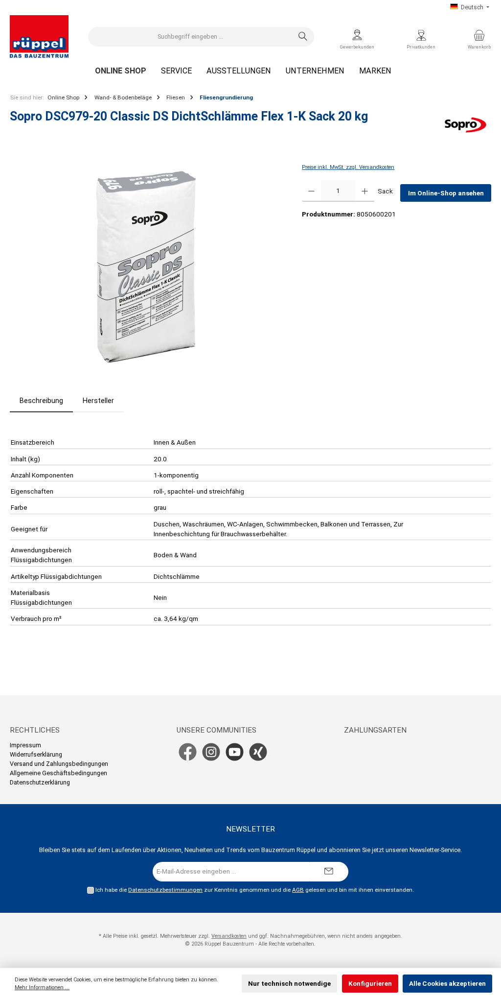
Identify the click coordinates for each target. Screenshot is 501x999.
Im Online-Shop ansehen (446, 193)
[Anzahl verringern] (311, 191)
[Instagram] (211, 752)
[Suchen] (303, 37)
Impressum (25, 745)
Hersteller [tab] (98, 401)
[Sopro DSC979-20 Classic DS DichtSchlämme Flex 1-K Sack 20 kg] (146, 267)
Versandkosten (229, 936)
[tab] (41, 401)
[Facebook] (188, 752)
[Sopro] (465, 125)
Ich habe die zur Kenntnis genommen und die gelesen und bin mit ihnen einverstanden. (254, 889)
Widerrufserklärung (36, 754)
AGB (298, 889)
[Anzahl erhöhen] (364, 191)
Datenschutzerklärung (40, 782)
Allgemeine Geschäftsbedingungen (58, 773)
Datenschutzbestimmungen (165, 889)
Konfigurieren (370, 983)
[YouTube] (235, 752)
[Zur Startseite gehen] (39, 36)
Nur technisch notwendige (289, 983)
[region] (146, 267)
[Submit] (328, 871)
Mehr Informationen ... (42, 987)
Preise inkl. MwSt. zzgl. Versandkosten (348, 167)
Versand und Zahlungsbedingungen (59, 763)
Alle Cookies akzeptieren (447, 983)
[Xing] (258, 752)
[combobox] (190, 37)
